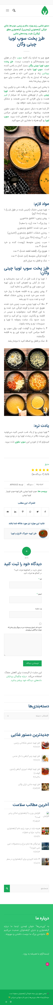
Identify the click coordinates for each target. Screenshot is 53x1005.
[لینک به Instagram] (10, 1002)
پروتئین (45, 73)
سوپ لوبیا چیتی (30, 491)
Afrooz (14, 484)
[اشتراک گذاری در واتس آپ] (30, 512)
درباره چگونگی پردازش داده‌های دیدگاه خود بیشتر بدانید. (24, 678)
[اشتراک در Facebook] (45, 512)
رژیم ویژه (33, 26)
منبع (47, 464)
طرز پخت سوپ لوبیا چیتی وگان (27, 41)
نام (40, 579)
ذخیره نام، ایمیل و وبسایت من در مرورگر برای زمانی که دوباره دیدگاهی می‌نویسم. (25, 628)
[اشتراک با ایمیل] (7, 512)
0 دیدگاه (29, 484)
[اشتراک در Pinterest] (22, 512)
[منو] (7, 10)
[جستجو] (13, 10)
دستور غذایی (43, 26)
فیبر (5, 95)
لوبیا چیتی (26, 495)
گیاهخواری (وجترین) (31, 30)
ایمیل (39, 594)
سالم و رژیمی (22, 26)
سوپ (19, 58)
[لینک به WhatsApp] (6, 1002)
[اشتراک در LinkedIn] (15, 512)
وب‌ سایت (38, 609)
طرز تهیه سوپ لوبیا (14, 491)
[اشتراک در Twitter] (37, 512)
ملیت (30, 34)
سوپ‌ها (12, 26)
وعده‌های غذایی (20, 34)
